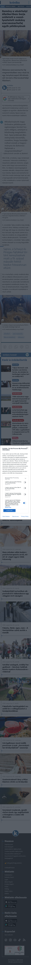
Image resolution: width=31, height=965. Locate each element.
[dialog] (15, 482)
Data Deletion (6, 516)
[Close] (27, 448)
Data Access (15, 516)
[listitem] (15, 478)
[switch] (24, 482)
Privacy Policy (24, 516)
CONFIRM (9, 510)
